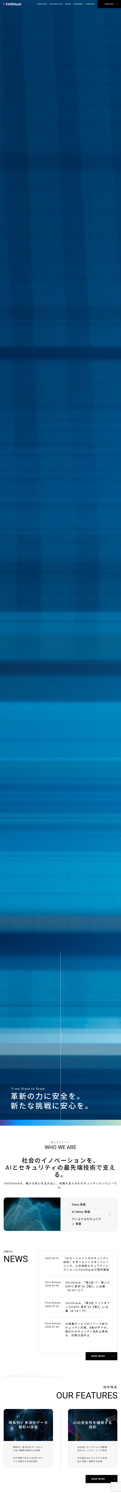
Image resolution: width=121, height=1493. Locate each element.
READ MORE (98, 1356)
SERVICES (42, 4)
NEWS (68, 4)
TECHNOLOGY (56, 4)
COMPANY (78, 4)
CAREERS (109, 4)
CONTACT (90, 4)
